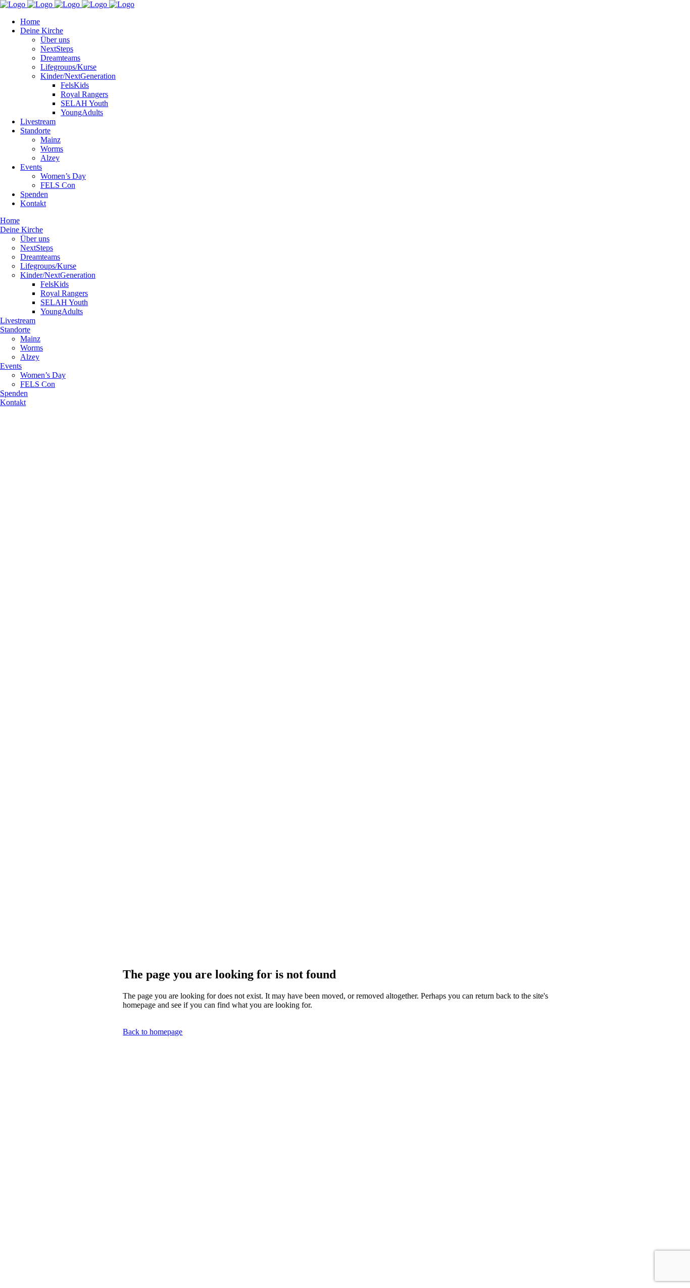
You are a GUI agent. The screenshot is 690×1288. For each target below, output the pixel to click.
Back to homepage (152, 1031)
